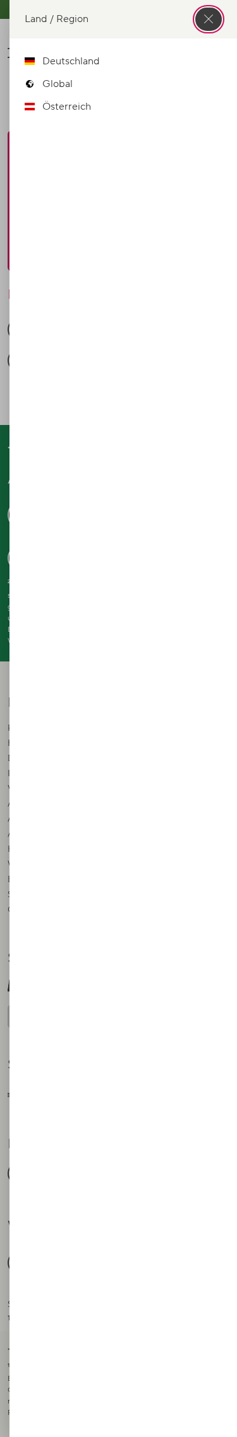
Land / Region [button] (56, 19)
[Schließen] (208, 19)
